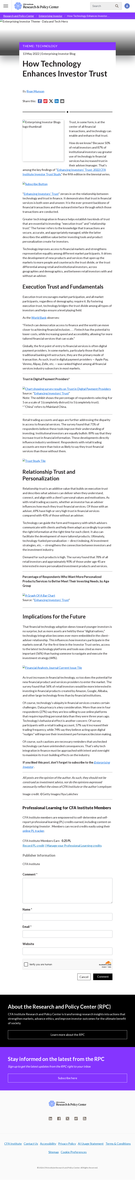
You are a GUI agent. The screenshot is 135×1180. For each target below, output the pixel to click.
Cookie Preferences (74, 1152)
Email (26, 926)
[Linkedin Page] (50, 1118)
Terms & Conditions (118, 1143)
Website (28, 944)
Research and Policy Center (18, 15)
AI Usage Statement (91, 1143)
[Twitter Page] (67, 1118)
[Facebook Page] (59, 1118)
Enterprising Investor (50, 15)
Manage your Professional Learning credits (74, 845)
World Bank (38, 317)
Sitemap (53, 1152)
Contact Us (31, 1143)
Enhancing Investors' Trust (51, 393)
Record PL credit (33, 845)
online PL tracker (33, 831)
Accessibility (48, 1143)
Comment (29, 874)
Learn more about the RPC (68, 1034)
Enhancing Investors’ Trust (41, 194)
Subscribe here (67, 1078)
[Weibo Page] (76, 1118)
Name (26, 909)
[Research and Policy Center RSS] (84, 1118)
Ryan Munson (35, 91)
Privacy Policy (67, 1143)
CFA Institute (13, 1143)
